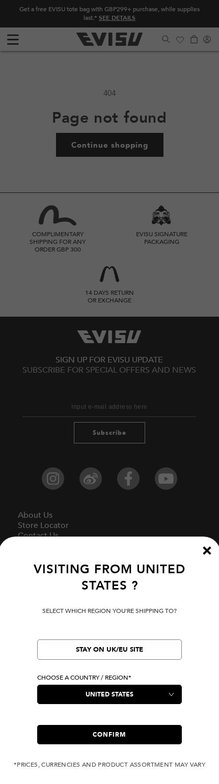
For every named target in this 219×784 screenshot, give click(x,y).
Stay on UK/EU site (109, 649)
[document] (109, 665)
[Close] (206, 550)
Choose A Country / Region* (84, 678)
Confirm (109, 735)
